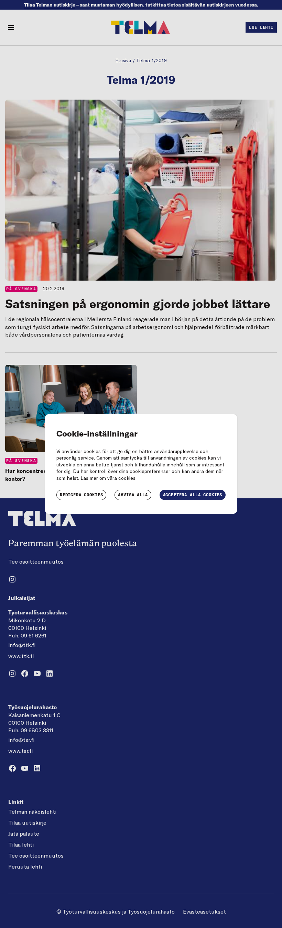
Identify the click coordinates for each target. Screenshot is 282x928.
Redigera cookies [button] (81, 494)
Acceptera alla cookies (192, 494)
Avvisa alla (133, 494)
